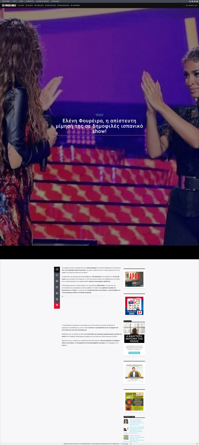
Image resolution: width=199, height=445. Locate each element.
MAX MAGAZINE (64, 5)
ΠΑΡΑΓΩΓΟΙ (40, 5)
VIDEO (21, 1)
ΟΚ (131, 443)
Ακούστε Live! (192, 5)
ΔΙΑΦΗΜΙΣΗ (76, 5)
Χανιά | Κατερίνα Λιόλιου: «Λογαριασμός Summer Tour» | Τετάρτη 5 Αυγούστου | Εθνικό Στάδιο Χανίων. (134, 440)
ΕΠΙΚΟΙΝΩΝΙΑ (55, 1)
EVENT (22, 5)
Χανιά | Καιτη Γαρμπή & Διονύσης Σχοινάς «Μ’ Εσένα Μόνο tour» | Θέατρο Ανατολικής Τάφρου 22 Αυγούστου (134, 431)
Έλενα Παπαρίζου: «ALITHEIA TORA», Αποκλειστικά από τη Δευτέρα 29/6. (137, 424)
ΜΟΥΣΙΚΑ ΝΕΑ (51, 5)
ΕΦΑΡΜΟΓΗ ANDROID (43, 1)
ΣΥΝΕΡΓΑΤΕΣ (30, 1)
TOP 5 (14, 1)
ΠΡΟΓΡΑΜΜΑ (6, 1)
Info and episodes (134, 354)
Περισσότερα (124, 443)
